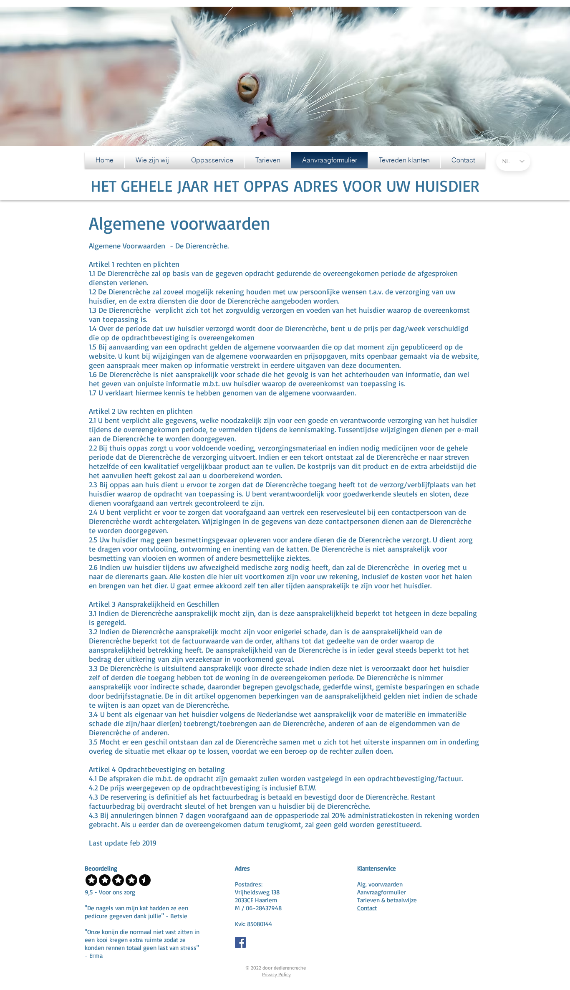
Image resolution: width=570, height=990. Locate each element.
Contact (367, 908)
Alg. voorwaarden (380, 884)
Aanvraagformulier (381, 892)
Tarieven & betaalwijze (387, 900)
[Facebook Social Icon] (240, 942)
